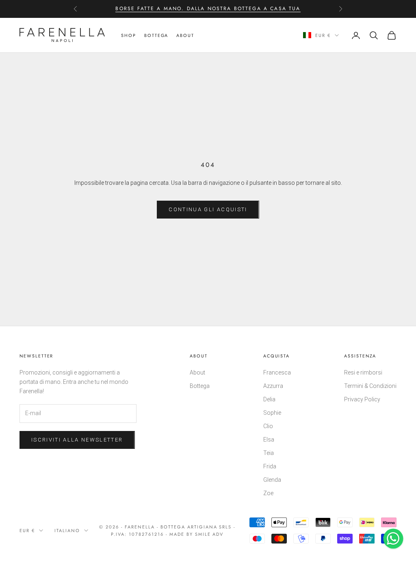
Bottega (200, 386)
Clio (268, 426)
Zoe (268, 493)
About (197, 372)
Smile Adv (209, 534)
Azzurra (273, 386)
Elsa (268, 439)
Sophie (272, 412)
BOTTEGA (156, 35)
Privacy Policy (362, 399)
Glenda (272, 479)
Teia (268, 453)
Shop (128, 35)
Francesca (277, 372)
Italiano (67, 530)
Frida (269, 466)
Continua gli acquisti (208, 209)
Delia (269, 399)
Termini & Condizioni (370, 386)
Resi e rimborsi (363, 372)
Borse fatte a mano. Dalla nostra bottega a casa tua (207, 8)
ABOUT (185, 35)
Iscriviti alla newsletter (77, 440)
